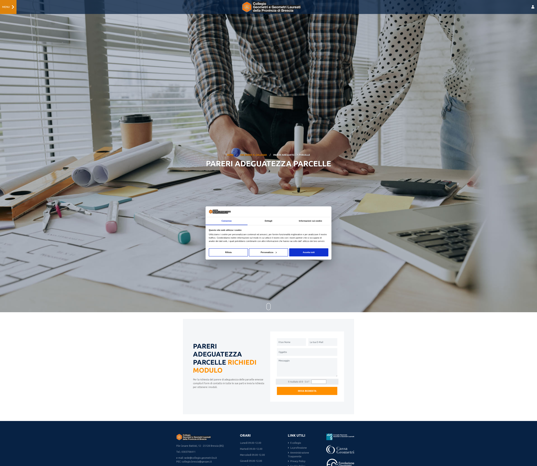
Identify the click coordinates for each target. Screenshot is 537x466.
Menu (6, 6)
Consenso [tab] (227, 221)
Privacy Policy (297, 461)
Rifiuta (228, 252)
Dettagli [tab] (268, 221)
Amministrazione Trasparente (298, 454)
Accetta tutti (309, 252)
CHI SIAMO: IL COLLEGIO (253, 155)
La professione (298, 447)
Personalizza (267, 252)
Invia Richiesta (307, 391)
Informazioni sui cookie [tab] (310, 221)
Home (230, 155)
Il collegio (295, 442)
